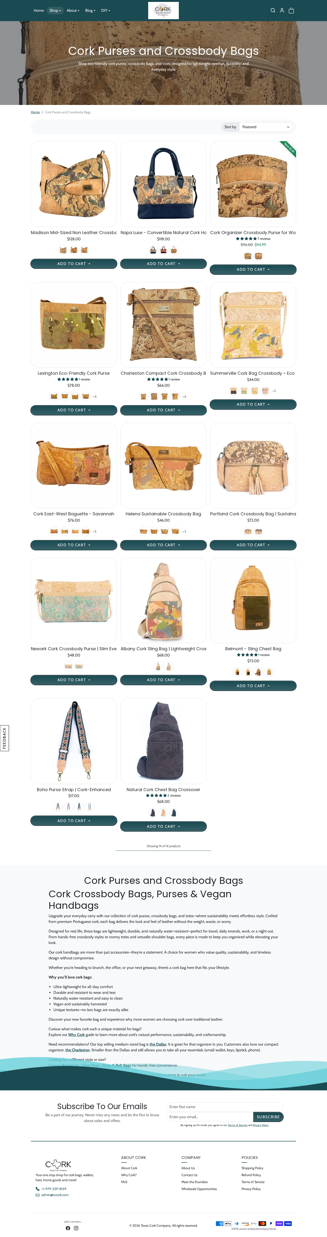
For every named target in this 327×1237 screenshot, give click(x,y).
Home (39, 10)
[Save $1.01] (253, 224)
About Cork (129, 1168)
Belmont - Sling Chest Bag (253, 648)
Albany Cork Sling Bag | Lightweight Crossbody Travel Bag (164, 648)
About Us (188, 1168)
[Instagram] (76, 1227)
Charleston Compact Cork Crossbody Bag (164, 373)
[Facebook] (68, 1227)
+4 (95, 396)
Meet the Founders (194, 1182)
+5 (95, 531)
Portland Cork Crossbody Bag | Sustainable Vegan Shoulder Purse (253, 514)
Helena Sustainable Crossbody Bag (163, 514)
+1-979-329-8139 (53, 1189)
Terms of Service (238, 1125)
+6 (184, 396)
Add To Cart (72, 263)
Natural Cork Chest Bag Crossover (163, 789)
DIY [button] (104, 10)
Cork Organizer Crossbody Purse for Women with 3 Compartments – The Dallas (253, 232)
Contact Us (189, 1175)
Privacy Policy (261, 1125)
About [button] (72, 10)
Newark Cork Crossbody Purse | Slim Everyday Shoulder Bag (74, 648)
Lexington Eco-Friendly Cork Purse (74, 373)
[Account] (282, 10)
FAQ (124, 1182)
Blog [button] (89, 10)
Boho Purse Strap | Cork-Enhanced (74, 789)
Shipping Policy (252, 1168)
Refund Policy (251, 1175)
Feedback (4, 738)
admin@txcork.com (54, 1195)
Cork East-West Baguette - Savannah (73, 514)
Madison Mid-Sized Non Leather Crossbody (74, 232)
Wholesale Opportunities (199, 1189)
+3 (184, 531)
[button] (272, 10)
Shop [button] (54, 10)
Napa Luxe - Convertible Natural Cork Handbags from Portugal (164, 232)
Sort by (230, 127)
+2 (274, 391)
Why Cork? (128, 1175)
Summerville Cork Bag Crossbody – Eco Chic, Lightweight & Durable (253, 373)
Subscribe (268, 1117)
